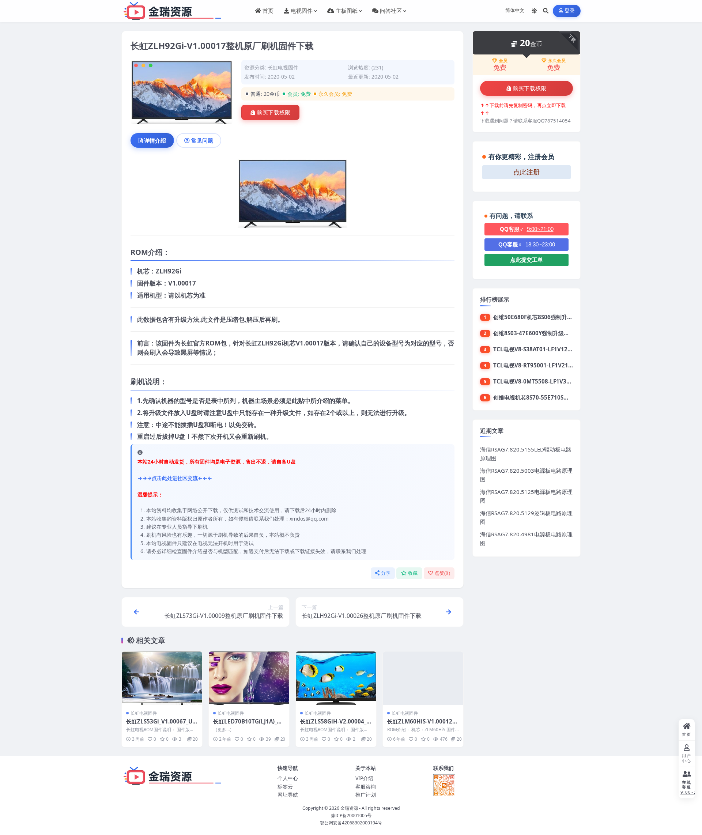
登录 (570, 11)
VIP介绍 (364, 778)
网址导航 (288, 794)
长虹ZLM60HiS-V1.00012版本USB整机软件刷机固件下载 (422, 725)
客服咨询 (365, 786)
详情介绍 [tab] (155, 140)
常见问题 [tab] (202, 140)
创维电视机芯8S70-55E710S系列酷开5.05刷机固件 (556, 397)
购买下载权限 (274, 113)
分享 (386, 573)
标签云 (285, 786)
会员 (503, 60)
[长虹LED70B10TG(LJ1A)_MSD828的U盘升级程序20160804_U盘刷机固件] (249, 678)
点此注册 (526, 172)
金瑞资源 (349, 808)
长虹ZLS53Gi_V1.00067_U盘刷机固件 (162, 725)
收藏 (413, 573)
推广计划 (365, 794)
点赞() (442, 573)
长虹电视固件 (283, 67)
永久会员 (557, 60)
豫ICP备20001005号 (351, 815)
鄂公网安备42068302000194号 (351, 823)
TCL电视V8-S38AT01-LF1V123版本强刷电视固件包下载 (562, 349)
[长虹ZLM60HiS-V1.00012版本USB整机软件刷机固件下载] (423, 678)
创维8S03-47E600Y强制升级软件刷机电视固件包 (553, 333)
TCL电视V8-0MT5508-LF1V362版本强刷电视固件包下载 (563, 381)
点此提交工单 (526, 260)
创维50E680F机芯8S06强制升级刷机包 (541, 317)
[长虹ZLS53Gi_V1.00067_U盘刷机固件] (162, 678)
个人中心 (288, 778)
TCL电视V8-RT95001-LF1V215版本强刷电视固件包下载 (562, 365)
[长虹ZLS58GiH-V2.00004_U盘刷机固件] (336, 678)
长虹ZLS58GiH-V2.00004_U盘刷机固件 (335, 725)
